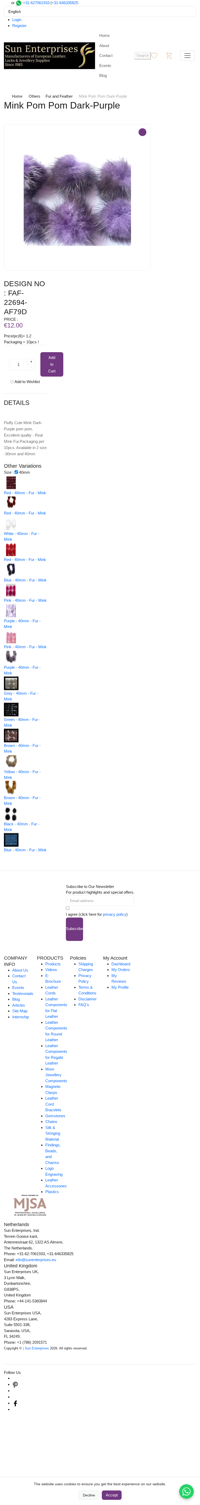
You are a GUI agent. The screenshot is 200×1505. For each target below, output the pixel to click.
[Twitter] (15, 1397)
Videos (51, 969)
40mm (24, 472)
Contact (106, 55)
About (104, 45)
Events (105, 65)
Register (19, 25)
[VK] (15, 1409)
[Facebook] (15, 1403)
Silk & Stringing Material (52, 1133)
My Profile (120, 987)
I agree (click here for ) (97, 914)
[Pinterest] (15, 1384)
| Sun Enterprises (36, 1348)
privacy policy (114, 914)
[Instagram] (15, 1378)
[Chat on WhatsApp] (186, 1491)
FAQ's (83, 1004)
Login (16, 19)
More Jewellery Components (56, 1075)
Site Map (19, 1011)
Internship (20, 1017)
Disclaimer (87, 999)
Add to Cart (51, 364)
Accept (112, 1495)
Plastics (52, 1191)
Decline (89, 1495)
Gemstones (55, 1116)
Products (53, 964)
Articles (18, 1005)
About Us (20, 970)
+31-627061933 (36, 3)
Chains (51, 1121)
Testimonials (22, 993)
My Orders (120, 969)
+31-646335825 (65, 3)
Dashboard (120, 964)
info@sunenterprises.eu (36, 1259)
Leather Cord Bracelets (53, 1104)
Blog (103, 75)
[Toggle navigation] (187, 55)
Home (104, 35)
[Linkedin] (15, 1390)
